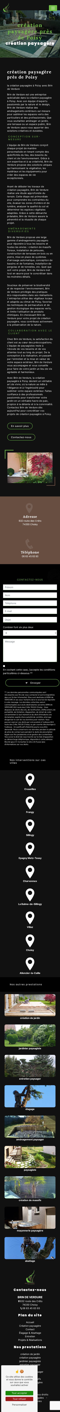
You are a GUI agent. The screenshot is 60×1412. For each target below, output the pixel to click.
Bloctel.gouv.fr (11, 742)
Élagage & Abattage (30, 1332)
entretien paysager (30, 1364)
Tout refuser (19, 1398)
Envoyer (35, 682)
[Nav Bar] (53, 8)
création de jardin (30, 1354)
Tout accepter (19, 1393)
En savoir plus (20, 426)
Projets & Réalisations (30, 1339)
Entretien (30, 1336)
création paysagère (30, 1357)
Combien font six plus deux (18, 627)
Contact (30, 1329)
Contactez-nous (21, 437)
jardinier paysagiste (30, 1361)
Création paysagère (30, 1325)
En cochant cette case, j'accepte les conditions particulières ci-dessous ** (29, 671)
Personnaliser (19, 1404)
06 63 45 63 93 (30, 556)
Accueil (30, 1322)
